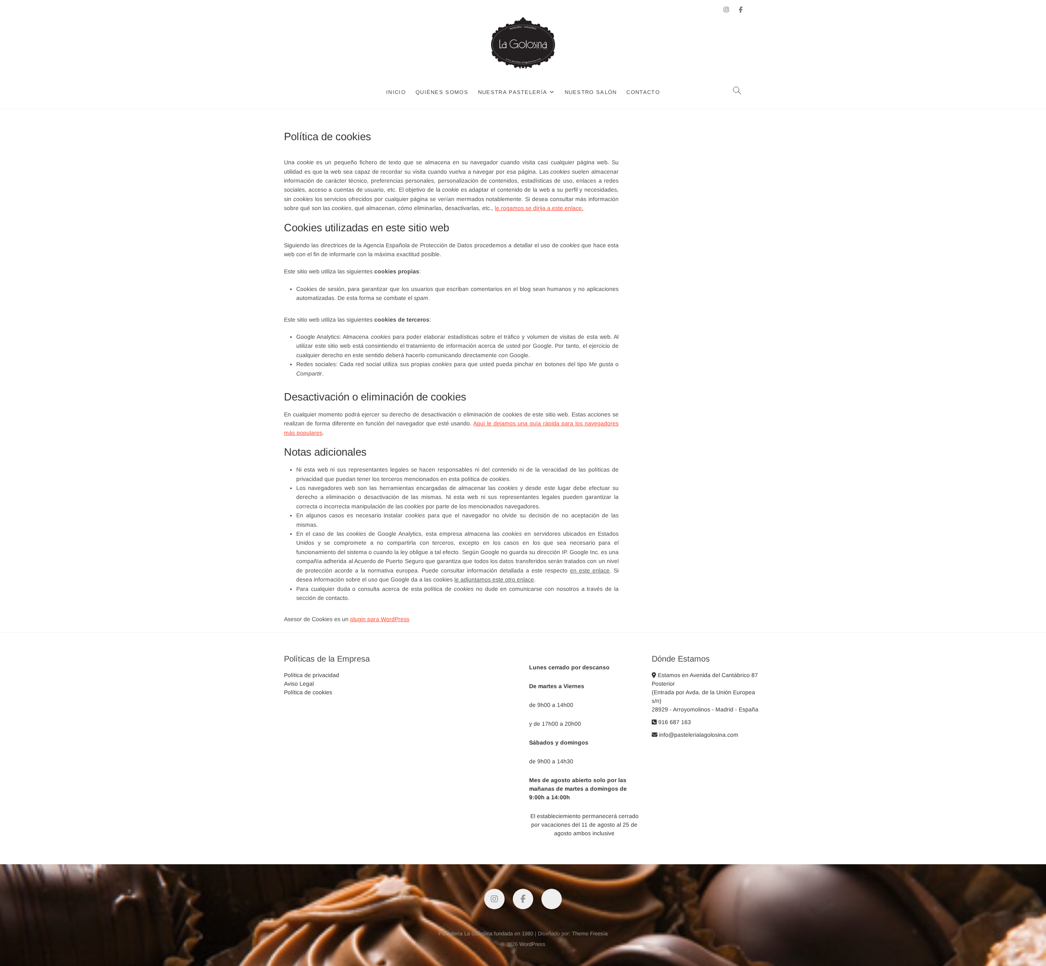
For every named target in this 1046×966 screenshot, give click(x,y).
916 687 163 (674, 722)
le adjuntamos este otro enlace (494, 579)
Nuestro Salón (591, 92)
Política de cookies (308, 692)
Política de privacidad (311, 675)
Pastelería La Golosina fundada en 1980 (485, 933)
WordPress (532, 944)
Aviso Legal (299, 683)
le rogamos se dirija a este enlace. (539, 208)
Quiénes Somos (442, 92)
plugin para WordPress (379, 619)
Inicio (396, 92)
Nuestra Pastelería (512, 92)
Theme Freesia (590, 933)
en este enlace (590, 570)
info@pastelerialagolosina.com (697, 734)
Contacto (642, 92)
